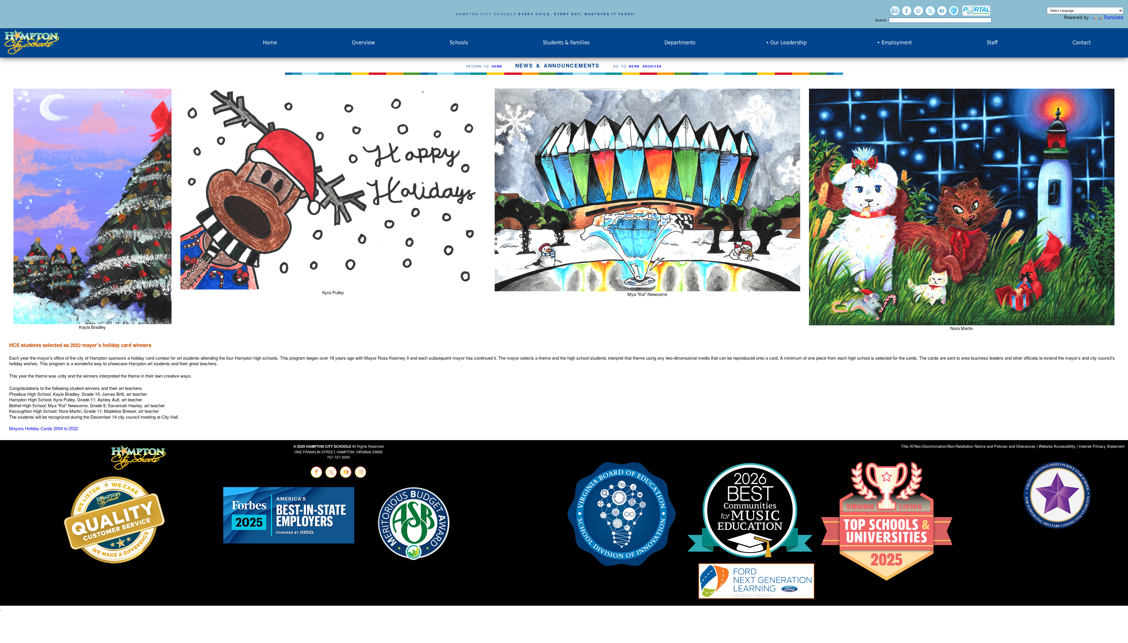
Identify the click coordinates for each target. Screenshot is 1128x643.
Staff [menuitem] (992, 43)
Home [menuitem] (270, 43)
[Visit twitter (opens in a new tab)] (930, 13)
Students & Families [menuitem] (566, 43)
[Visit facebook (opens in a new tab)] (906, 13)
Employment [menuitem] (897, 43)
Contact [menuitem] (1081, 43)
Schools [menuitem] (459, 43)
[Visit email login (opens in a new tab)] (895, 13)
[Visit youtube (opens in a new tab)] (942, 13)
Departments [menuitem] (679, 43)
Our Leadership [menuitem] (788, 43)
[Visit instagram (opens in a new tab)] (918, 13)
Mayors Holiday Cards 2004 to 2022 (43, 428)
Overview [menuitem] (363, 43)
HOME (497, 66)
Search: (881, 20)
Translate (1113, 17)
